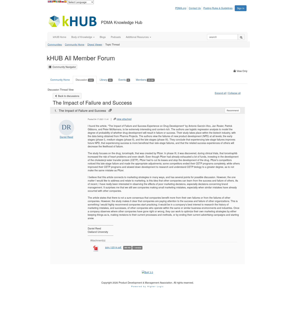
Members (144, 79)
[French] (51, 2)
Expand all (220, 93)
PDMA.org (180, 8)
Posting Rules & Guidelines (218, 8)
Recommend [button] (233, 110)
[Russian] (62, 2)
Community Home (74, 44)
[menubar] (205, 7)
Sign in (240, 8)
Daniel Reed (66, 137)
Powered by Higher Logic (147, 286)
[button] (83, 37)
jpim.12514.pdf (113, 247)
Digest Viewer (94, 44)
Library (105, 79)
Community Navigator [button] (63, 67)
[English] (49, 2)
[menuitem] (181, 7)
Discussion (84, 79)
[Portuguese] (60, 2)
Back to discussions (68, 96)
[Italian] (57, 2)
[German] (54, 2)
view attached (124, 119)
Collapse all (234, 93)
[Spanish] (65, 2)
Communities (55, 44)
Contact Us (195, 8)
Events (123, 79)
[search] (241, 37)
